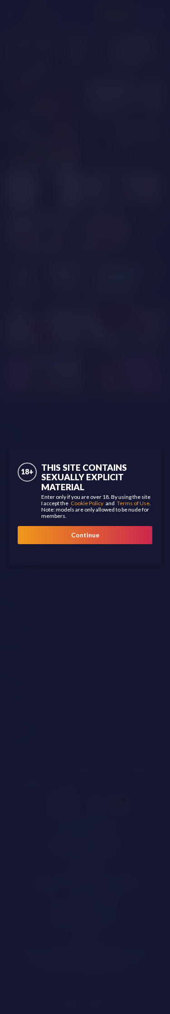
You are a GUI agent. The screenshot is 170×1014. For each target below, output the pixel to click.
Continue (85, 535)
